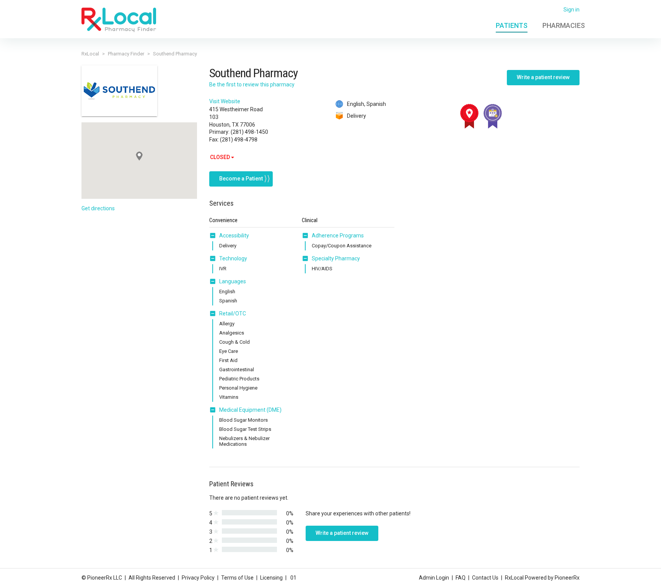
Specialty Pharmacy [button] (336, 258)
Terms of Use (237, 578)
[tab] (229, 236)
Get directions (98, 208)
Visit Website (224, 101)
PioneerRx (567, 578)
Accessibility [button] (234, 235)
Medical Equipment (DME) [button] (250, 410)
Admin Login (434, 578)
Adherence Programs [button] (338, 235)
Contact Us (485, 578)
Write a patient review (543, 77)
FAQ (461, 578)
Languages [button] (232, 281)
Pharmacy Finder (126, 54)
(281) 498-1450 (249, 132)
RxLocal (90, 54)
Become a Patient (241, 178)
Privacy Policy (198, 578)
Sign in (571, 9)
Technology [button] (233, 258)
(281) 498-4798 (238, 139)
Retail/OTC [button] (232, 313)
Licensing (271, 578)
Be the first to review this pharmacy (252, 84)
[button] (214, 235)
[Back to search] (118, 19)
